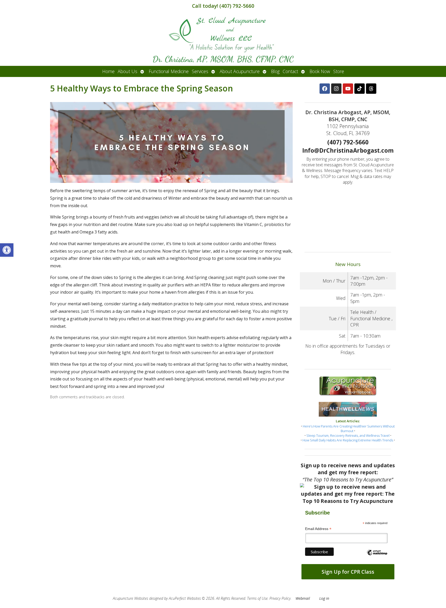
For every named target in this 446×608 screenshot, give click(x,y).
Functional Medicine (169, 71)
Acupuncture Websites (130, 598)
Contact (290, 71)
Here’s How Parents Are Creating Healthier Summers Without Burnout (349, 428)
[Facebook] (325, 88)
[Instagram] (336, 88)
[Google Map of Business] (348, 217)
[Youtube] (348, 88)
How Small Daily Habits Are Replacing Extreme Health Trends (347, 440)
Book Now (319, 71)
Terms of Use (257, 598)
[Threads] (371, 88)
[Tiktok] (359, 88)
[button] (6, 250)
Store (338, 71)
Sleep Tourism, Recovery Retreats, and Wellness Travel (347, 435)
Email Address (318, 528)
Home (108, 71)
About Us (127, 71)
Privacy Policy (280, 598)
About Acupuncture (240, 71)
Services (200, 71)
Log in (324, 598)
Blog (275, 71)
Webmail (303, 598)
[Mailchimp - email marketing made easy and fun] (377, 557)
